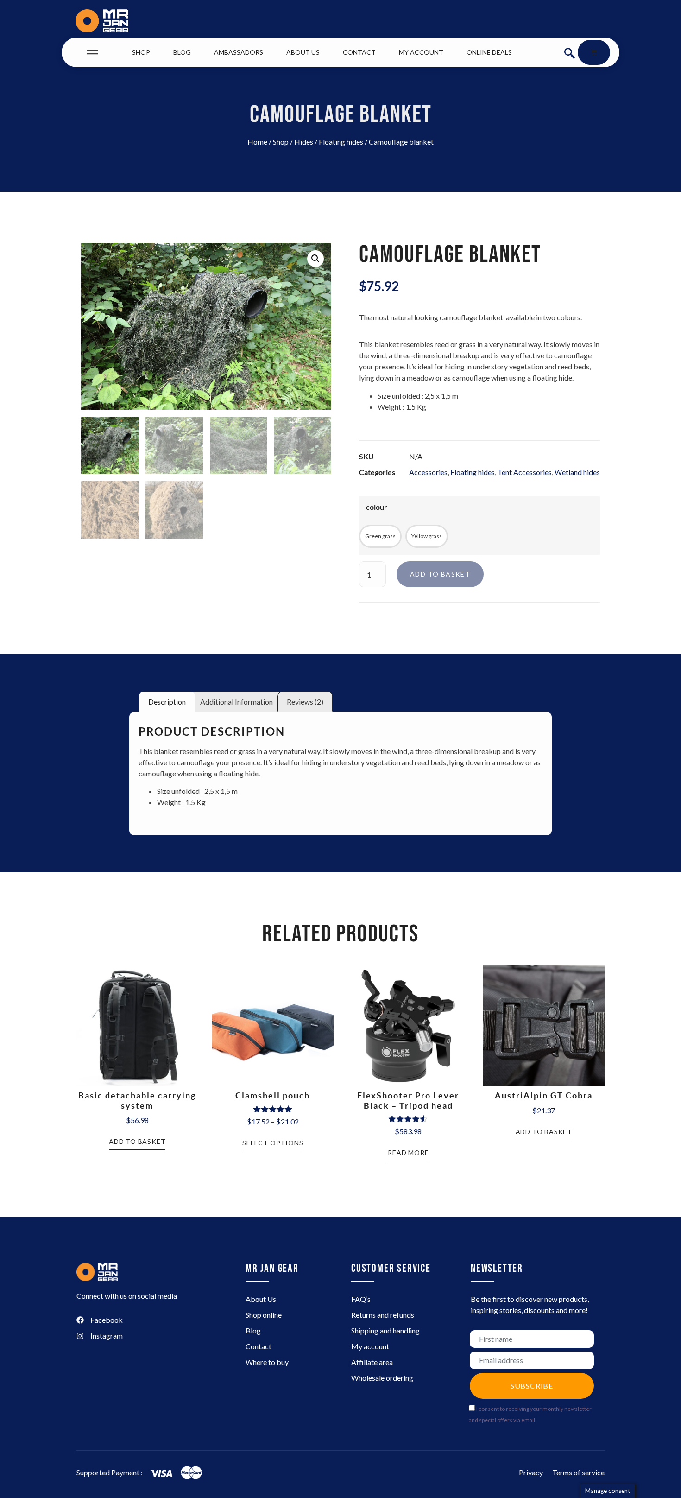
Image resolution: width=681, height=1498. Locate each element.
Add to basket (440, 574)
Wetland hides (577, 472)
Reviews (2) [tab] (305, 701)
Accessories (428, 472)
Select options (272, 1143)
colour (376, 507)
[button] (569, 52)
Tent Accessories (525, 472)
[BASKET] (594, 52)
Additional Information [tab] (236, 701)
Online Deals (489, 52)
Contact (359, 52)
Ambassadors (238, 52)
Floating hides (341, 141)
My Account (421, 52)
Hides (303, 141)
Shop (141, 52)
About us (303, 52)
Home (257, 141)
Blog (182, 52)
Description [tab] (167, 701)
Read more (408, 1152)
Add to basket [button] (137, 1141)
